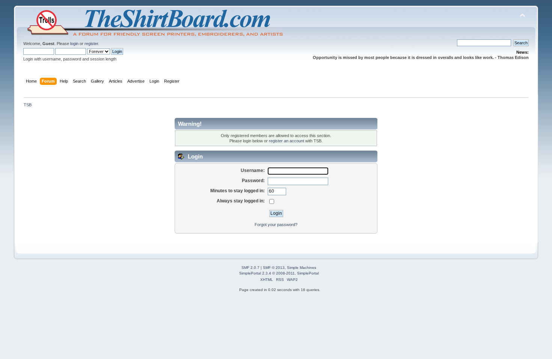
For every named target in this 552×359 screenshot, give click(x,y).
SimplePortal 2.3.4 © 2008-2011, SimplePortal (279, 273)
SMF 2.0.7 (250, 267)
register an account (286, 141)
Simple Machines (301, 267)
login (74, 43)
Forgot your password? (276, 224)
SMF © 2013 (274, 267)
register (91, 43)
